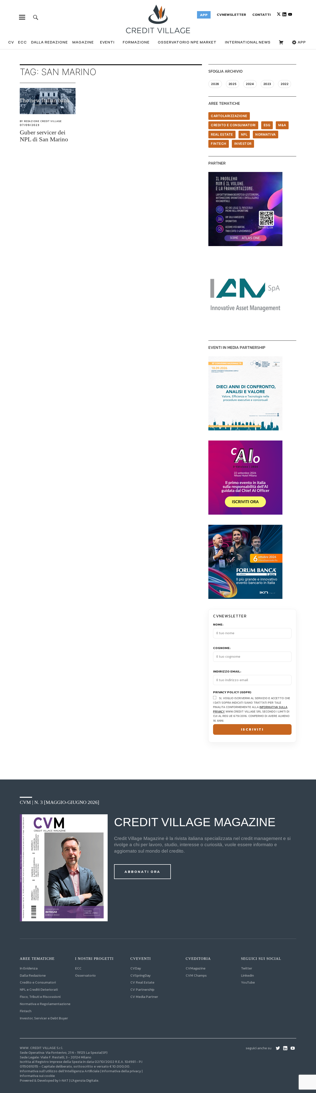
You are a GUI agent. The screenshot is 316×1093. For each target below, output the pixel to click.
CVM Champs (196, 975)
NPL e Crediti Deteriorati (39, 989)
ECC (22, 42)
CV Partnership (142, 989)
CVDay (135, 968)
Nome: (218, 624)
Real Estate (222, 134)
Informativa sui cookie (37, 1075)
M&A (282, 125)
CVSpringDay (140, 975)
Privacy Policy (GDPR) (232, 692)
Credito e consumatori (233, 125)
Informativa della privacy (121, 1071)
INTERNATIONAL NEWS (248, 42)
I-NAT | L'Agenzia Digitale (78, 1080)
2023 (267, 84)
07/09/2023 (30, 125)
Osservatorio (85, 975)
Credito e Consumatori (38, 982)
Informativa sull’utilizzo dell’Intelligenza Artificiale (59, 1071)
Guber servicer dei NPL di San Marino (44, 136)
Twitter (246, 968)
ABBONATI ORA (142, 871)
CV (11, 42)
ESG (267, 125)
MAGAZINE (83, 42)
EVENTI (107, 42)
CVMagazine (195, 968)
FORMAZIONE (136, 42)
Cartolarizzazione (229, 116)
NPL (244, 134)
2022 (284, 84)
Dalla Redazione (49, 42)
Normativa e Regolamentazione (45, 1004)
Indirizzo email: (227, 671)
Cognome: (222, 648)
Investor (243, 144)
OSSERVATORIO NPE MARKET (187, 42)
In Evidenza (29, 968)
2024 (250, 84)
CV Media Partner (144, 996)
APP (301, 42)
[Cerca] (35, 17)
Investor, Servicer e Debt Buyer (44, 1018)
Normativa (265, 134)
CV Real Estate (142, 982)
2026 (215, 84)
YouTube (248, 982)
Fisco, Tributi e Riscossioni (40, 996)
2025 (233, 84)
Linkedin (247, 975)
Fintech (218, 144)
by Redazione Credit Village (41, 121)
